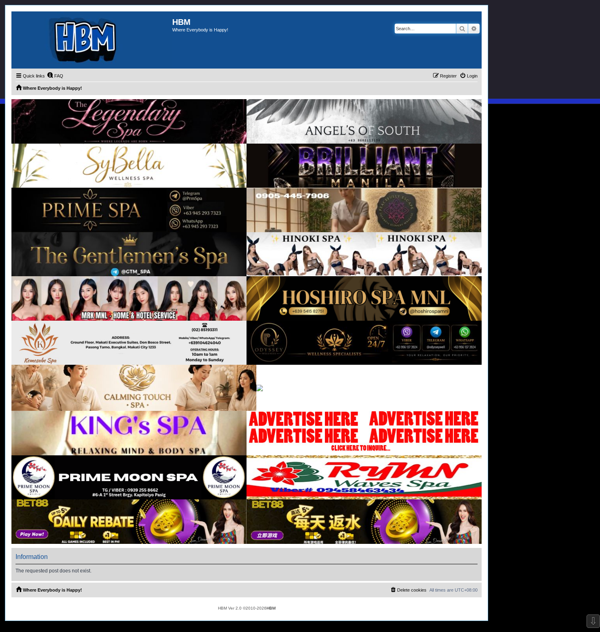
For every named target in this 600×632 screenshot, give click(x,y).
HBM (271, 608)
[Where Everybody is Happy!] (91, 40)
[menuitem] (55, 76)
